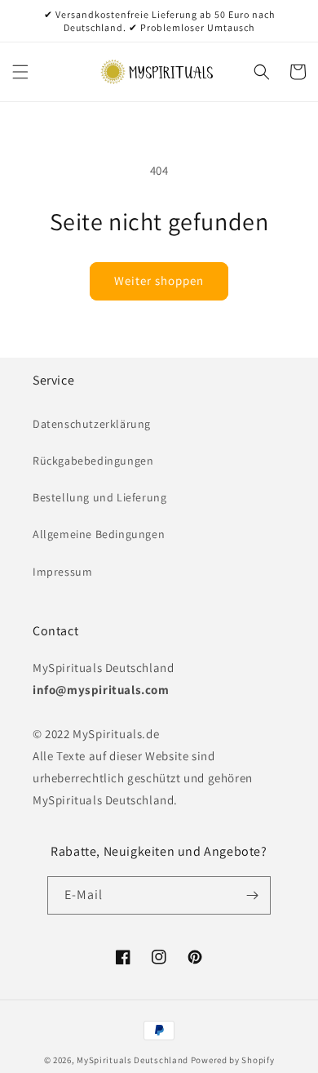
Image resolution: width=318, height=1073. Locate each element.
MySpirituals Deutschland (132, 1060)
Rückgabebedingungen (93, 460)
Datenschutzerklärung (92, 423)
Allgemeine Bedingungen (99, 534)
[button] (20, 72)
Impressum (62, 571)
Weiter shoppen (159, 280)
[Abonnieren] (252, 895)
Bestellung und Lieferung (99, 497)
